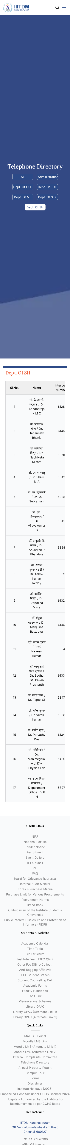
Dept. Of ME (22, 197)
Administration (48, 177)
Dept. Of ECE (47, 187)
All (22, 177)
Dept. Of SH (35, 207)
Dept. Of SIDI (47, 197)
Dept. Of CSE (22, 187)
